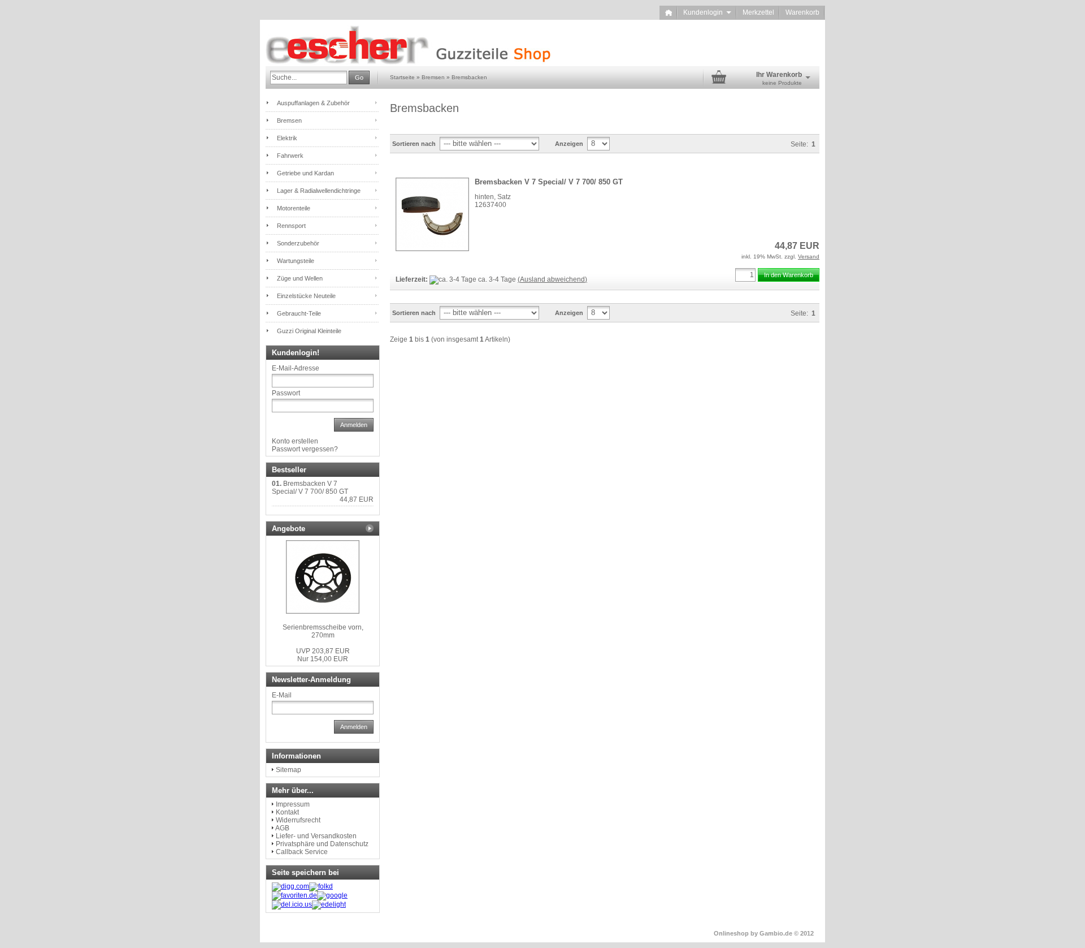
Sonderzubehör (298, 243)
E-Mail (282, 695)
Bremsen (289, 120)
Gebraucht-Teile (299, 313)
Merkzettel (758, 12)
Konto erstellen (295, 441)
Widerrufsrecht (298, 820)
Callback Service (302, 852)
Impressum (293, 804)
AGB (282, 828)
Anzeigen (569, 143)
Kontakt (287, 812)
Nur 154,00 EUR (323, 655)
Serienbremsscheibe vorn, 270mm (323, 631)
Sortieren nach (414, 143)
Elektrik (287, 138)
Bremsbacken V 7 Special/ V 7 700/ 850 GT (549, 182)
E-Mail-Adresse (295, 368)
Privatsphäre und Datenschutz (322, 844)
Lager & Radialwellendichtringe (319, 190)
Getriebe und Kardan (305, 173)
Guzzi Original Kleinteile (309, 331)
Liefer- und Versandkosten (316, 836)
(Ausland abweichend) (552, 279)
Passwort (286, 393)
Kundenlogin (707, 12)
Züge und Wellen (300, 278)
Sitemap (288, 770)
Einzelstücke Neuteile (306, 295)
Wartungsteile (295, 260)
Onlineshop (731, 933)
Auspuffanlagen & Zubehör (313, 103)
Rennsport (291, 225)
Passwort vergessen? (305, 449)
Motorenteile (293, 208)
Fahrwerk (290, 155)
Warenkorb (802, 12)
